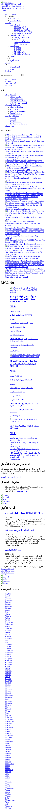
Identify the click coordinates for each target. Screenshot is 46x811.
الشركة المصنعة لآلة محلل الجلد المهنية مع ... (21, 186)
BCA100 (17, 48)
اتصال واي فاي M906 (22, 42)
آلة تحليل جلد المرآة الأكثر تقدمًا (16, 277)
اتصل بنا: (11, 4)
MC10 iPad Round (21, 29)
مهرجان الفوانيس (13, 549)
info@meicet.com (23, 491)
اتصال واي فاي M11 (21, 37)
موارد (12, 69)
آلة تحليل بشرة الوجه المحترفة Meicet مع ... (21, 170)
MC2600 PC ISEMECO (23, 31)
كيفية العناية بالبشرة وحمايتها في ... (20, 530)
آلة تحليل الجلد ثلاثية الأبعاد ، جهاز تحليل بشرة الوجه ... (24, 244)
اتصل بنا (8, 71)
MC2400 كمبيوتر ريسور (23, 33)
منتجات (8, 23)
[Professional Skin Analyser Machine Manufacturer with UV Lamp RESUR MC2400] (25, 292)
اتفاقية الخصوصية (7, 569)
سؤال (18, 351)
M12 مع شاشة (19, 40)
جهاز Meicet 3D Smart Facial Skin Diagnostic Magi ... (24, 269)
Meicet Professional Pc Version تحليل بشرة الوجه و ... (24, 201)
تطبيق (7, 63)
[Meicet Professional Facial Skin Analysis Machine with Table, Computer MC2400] (25, 357)
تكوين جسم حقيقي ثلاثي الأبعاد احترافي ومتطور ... (23, 160)
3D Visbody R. (15, 122)
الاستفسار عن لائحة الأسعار (11, 477)
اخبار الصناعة (15, 67)
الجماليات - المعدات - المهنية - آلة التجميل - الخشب (24, 193)
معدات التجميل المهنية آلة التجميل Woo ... (20, 209)
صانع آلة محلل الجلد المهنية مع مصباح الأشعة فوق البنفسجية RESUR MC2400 (23, 299)
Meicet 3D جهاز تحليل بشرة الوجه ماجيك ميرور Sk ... (24, 261)
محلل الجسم (14, 46)
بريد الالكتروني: (13, 6)
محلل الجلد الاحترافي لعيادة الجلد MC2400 (20, 164)
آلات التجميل (14, 56)
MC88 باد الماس (20, 27)
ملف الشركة (14, 18)
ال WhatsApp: (13, 8)
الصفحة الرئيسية (11, 14)
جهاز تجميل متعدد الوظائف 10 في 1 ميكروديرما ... (23, 228)
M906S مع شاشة (20, 44)
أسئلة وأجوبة (14, 60)
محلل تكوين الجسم (12, 116)
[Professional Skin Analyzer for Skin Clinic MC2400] (25, 421)
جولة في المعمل (16, 21)
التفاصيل (13, 351)
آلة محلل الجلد (15, 25)
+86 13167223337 (7, 573)
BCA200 (17, 50)
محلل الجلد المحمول (17, 35)
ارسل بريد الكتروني (8, 571)
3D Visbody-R (19, 52)
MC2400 (8, 85)
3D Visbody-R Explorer (22, 54)
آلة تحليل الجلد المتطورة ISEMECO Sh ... (24, 513)
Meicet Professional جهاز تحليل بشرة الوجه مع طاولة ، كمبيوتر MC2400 (23, 363)
